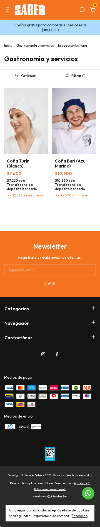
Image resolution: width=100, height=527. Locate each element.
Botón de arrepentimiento (50, 489)
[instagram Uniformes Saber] (43, 354)
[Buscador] (82, 10)
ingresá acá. (82, 483)
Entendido (80, 516)
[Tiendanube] (50, 496)
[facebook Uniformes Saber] (57, 354)
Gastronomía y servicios (35, 45)
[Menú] (8, 10)
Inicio (8, 45)
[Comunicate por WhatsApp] (88, 493)
